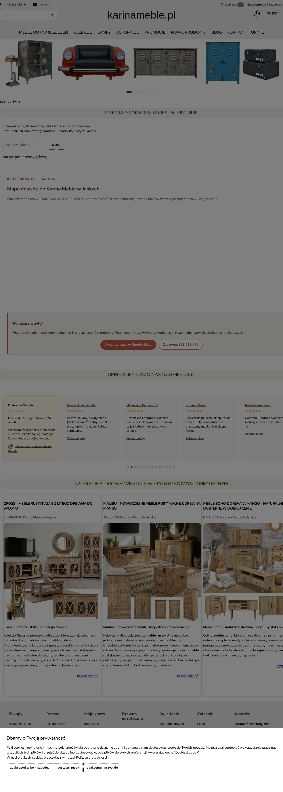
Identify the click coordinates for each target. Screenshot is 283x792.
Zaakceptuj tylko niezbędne (30, 767)
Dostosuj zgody (68, 767)
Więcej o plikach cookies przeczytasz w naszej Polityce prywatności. (57, 757)
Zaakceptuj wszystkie (102, 767)
